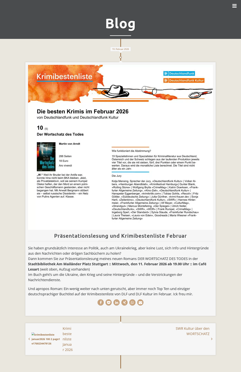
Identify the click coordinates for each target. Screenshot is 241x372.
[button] (101, 302)
